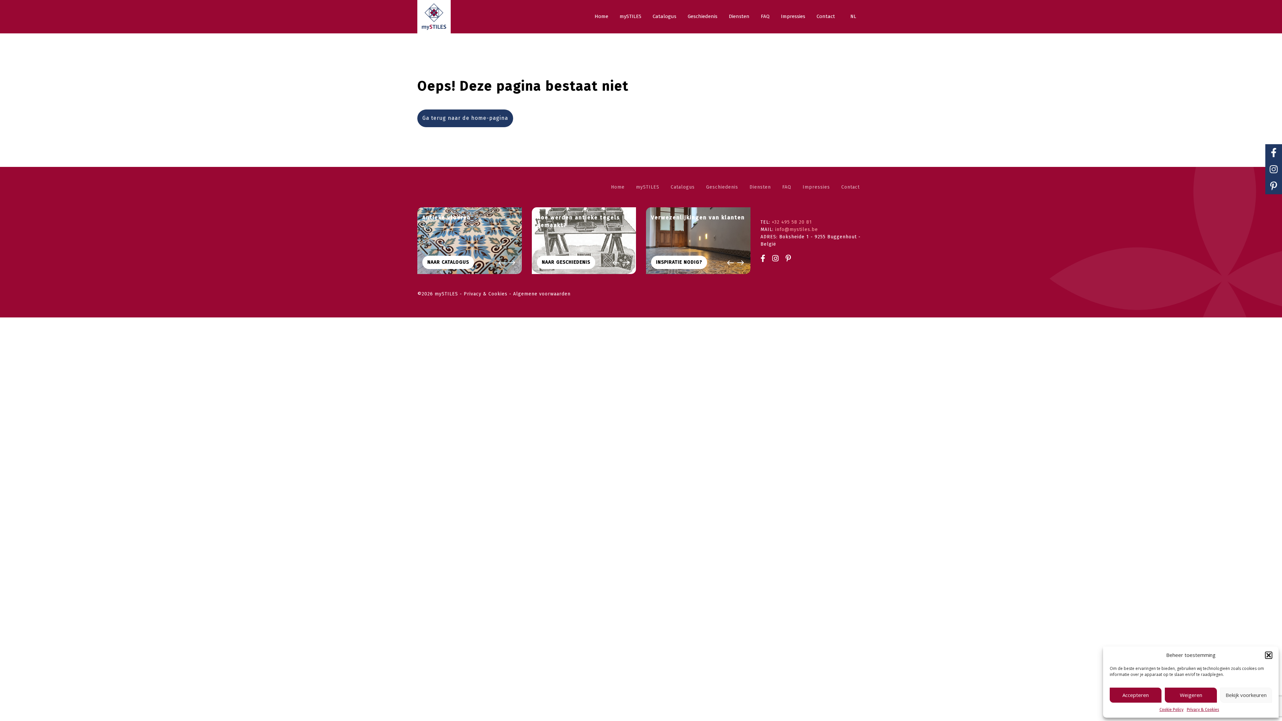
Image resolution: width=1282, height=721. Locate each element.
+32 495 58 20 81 (792, 222)
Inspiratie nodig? (679, 262)
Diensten (760, 187)
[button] (1268, 655)
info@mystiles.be (796, 229)
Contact (850, 187)
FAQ (786, 187)
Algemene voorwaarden (542, 294)
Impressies (816, 187)
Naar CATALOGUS (448, 262)
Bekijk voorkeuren (1246, 695)
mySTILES (647, 187)
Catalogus (683, 187)
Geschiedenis (722, 187)
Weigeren (1191, 695)
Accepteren (1135, 695)
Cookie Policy (1171, 709)
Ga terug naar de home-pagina (465, 118)
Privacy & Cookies (1203, 709)
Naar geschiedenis (566, 262)
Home (618, 187)
